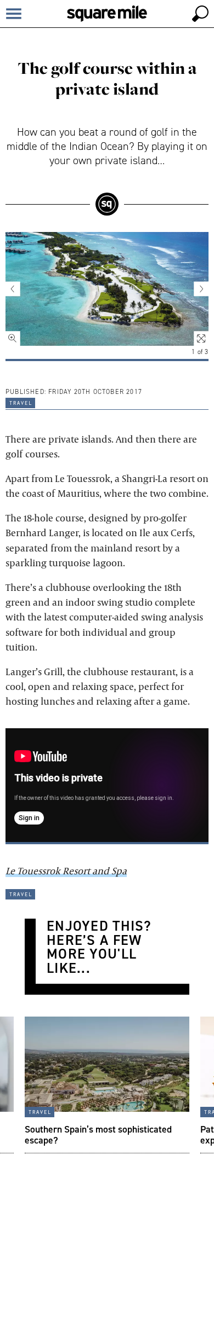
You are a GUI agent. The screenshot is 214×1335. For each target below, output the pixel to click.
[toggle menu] (13, 13)
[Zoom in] (19, 332)
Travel (20, 402)
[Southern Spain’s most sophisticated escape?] (107, 1085)
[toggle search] (200, 13)
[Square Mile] (107, 14)
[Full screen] (195, 332)
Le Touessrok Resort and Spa (66, 870)
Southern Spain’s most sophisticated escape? (98, 1134)
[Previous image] (19, 289)
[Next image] (195, 289)
